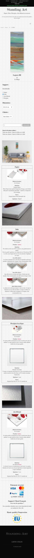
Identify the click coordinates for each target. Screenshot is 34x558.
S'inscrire (21, 2)
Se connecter (14, 2)
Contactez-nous (14, 1)
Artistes (6, 27)
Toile (5, 94)
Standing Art (17, 10)
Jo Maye (13, 27)
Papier (5, 92)
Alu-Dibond (7, 96)
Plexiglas (6, 98)
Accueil (7, 1)
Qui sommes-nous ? (24, 1)
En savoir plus (6, 88)
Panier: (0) (17, 3)
